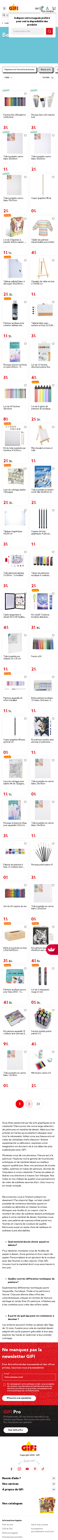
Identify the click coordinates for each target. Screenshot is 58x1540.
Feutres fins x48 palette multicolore (14, 116)
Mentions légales (10, 1533)
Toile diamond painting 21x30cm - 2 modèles (13, 574)
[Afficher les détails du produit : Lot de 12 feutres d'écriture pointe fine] (43, 352)
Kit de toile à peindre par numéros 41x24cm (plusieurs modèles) (14, 449)
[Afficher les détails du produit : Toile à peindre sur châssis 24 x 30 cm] (15, 643)
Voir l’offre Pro (15, 1430)
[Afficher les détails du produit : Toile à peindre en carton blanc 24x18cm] (43, 768)
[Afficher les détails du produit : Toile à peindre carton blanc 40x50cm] (43, 143)
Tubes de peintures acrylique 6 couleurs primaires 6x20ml (40, 574)
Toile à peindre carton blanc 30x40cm (13, 158)
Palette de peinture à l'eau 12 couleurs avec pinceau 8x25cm (13, 866)
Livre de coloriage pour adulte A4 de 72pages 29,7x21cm (13, 782)
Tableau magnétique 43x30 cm (12, 532)
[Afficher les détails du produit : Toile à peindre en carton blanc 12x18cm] (15, 1060)
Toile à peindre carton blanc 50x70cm (13, 199)
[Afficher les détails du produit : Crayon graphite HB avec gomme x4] (15, 726)
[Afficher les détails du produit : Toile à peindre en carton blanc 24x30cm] (43, 810)
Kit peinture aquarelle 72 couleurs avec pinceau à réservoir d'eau (14, 1032)
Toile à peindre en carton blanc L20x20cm (42, 907)
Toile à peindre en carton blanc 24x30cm (42, 824)
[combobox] (8, 77)
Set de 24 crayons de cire (15, 906)
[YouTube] (27, 1469)
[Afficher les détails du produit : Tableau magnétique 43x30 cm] (15, 518)
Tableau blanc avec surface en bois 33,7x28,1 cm (42, 324)
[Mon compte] (47, 8)
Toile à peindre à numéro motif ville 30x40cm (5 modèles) (42, 491)
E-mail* (7, 1374)
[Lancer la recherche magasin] (49, 31)
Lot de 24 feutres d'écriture (11, 407)
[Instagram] (19, 1469)
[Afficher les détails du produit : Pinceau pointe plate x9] (43, 851)
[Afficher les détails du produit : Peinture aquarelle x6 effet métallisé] (15, 685)
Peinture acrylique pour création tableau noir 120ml (13, 324)
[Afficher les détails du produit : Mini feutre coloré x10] (43, 1060)
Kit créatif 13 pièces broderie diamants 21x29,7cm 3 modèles (41, 616)
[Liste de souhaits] (25, 94)
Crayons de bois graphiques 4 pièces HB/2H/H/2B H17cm (40, 532)
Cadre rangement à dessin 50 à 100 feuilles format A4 (13, 616)
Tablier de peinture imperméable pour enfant (42, 241)
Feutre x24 (36, 656)
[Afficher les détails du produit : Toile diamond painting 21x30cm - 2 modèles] (15, 560)
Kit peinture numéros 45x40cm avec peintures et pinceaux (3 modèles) (42, 949)
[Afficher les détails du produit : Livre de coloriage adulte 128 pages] (15, 477)
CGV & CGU (7, 1529)
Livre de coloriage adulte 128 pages (14, 491)
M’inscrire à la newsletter (19, 1398)
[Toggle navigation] (4, 8)
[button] (41, 8)
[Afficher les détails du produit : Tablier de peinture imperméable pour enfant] (43, 227)
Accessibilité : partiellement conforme (42, 1530)
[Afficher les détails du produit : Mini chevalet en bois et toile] (43, 435)
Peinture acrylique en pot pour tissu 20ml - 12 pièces (14, 991)
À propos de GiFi (12, 1489)
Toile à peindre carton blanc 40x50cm (41, 158)
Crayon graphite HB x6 (41, 198)
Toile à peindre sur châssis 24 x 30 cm (12, 657)
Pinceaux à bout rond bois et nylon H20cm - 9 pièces (15, 366)
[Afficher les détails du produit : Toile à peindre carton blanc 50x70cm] (15, 185)
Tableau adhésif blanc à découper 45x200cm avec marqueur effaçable (14, 283)
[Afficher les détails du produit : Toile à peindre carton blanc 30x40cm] (15, 143)
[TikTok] (43, 1469)
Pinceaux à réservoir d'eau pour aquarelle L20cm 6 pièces (15, 824)
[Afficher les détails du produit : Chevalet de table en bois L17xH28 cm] (43, 268)
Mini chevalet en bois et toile (42, 449)
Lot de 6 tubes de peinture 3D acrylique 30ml (40, 407)
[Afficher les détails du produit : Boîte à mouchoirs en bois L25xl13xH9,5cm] (15, 935)
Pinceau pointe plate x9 (42, 865)
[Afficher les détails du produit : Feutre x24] (43, 643)
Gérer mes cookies (39, 1525)
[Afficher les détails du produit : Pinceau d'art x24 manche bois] (43, 102)
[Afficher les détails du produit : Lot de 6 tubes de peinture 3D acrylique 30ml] (43, 393)
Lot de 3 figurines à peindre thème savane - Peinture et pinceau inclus (14, 241)
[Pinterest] (35, 1469)
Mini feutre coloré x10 (41, 1073)
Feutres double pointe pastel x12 (41, 1032)
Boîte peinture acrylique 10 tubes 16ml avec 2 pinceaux (42, 699)
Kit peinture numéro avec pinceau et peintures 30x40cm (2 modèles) (42, 741)
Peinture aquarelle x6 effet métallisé (12, 699)
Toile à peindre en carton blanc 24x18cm (42, 782)
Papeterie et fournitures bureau (19, 70)
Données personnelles (12, 1537)
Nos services (10, 1484)
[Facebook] (11, 1469)
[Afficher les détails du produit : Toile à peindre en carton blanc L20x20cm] (43, 893)
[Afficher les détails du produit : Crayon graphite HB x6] (43, 185)
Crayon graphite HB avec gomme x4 (14, 741)
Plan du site (7, 1525)
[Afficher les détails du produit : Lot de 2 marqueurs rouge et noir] (43, 976)
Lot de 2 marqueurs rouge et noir (40, 991)
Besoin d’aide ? (11, 1478)
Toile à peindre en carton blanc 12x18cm (14, 1074)
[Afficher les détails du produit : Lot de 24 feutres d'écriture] (15, 393)
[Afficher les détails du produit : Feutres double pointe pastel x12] (43, 1018)
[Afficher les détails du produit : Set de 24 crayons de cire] (15, 893)
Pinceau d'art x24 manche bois (43, 116)
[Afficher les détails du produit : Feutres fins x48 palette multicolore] (15, 102)
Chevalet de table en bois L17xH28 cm (42, 283)
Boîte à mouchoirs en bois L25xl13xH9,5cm (15, 949)
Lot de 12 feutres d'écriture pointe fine (40, 366)
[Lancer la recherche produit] (4, 15)
